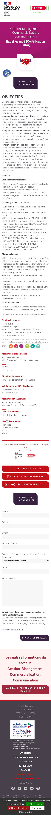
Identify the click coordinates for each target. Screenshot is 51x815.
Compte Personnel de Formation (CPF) (20, 405)
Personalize (37, 808)
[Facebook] (13, 788)
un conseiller (25, 83)
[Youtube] (32, 788)
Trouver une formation (25, 757)
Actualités (25, 753)
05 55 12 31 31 (27, 717)
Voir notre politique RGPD (13, 630)
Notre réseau (25, 766)
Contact (25, 770)
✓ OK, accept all (35, 804)
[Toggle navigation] (4, 20)
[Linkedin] (25, 788)
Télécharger (28, 469)
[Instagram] (38, 788)
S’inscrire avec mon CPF (29, 476)
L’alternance (25, 762)
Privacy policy (25, 812)
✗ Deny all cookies (18, 808)
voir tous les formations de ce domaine (25, 689)
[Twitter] (19, 788)
